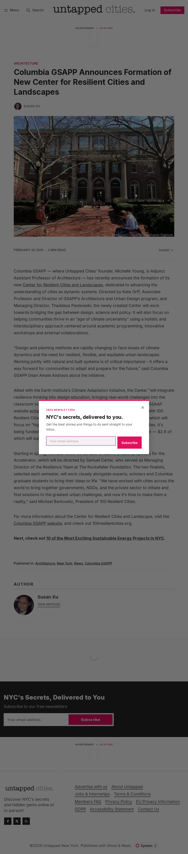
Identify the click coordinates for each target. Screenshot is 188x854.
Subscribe (130, 443)
